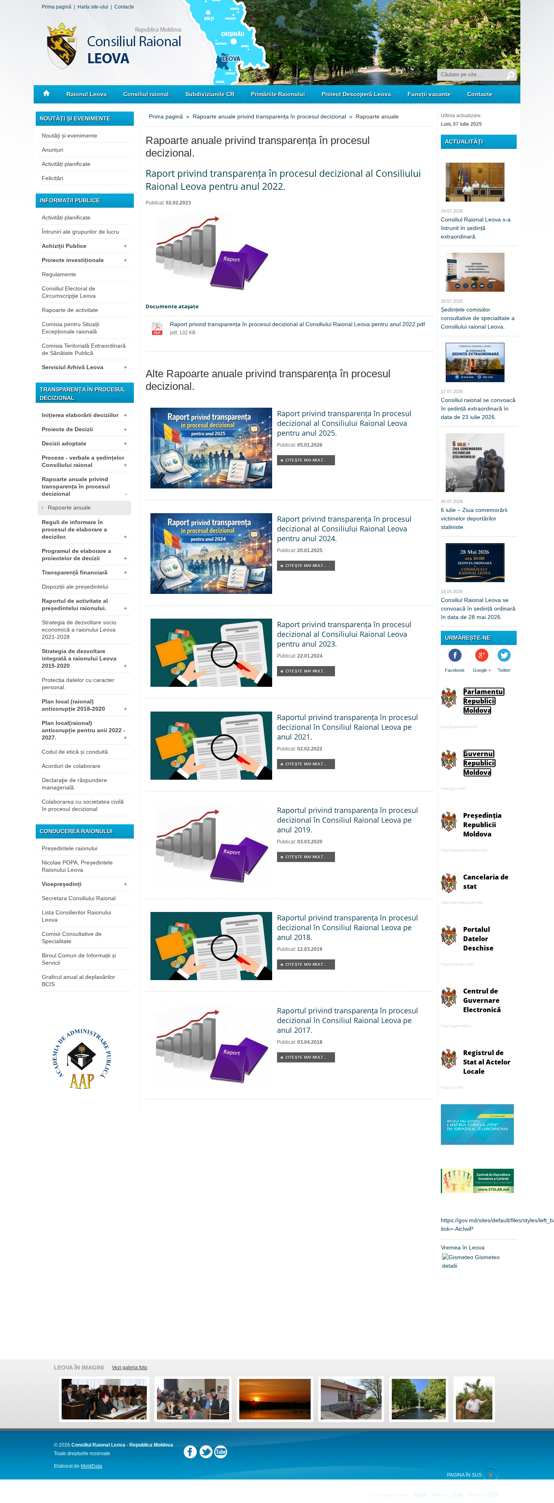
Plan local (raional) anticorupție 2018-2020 (84, 705)
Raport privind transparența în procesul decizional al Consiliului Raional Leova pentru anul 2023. (344, 634)
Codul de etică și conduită (75, 751)
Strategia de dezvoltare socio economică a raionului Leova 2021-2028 (79, 629)
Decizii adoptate (84, 443)
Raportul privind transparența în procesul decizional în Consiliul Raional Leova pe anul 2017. (347, 1020)
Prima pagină (56, 7)
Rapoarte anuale (69, 507)
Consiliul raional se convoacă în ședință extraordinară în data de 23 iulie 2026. (478, 408)
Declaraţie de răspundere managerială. (74, 784)
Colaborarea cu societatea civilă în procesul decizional (83, 805)
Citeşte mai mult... (306, 460)
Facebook (455, 670)
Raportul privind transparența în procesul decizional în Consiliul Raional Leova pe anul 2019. (347, 819)
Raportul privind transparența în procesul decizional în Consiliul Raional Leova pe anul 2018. (347, 927)
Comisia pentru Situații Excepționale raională (70, 328)
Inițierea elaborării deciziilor (84, 415)
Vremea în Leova (463, 1247)
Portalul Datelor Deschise (478, 939)
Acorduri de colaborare (71, 766)
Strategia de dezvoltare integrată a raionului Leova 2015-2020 (84, 658)
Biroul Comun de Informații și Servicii (79, 959)
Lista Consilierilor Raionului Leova (76, 916)
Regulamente (59, 274)
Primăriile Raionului (278, 94)
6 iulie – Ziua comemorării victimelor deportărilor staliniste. (474, 518)
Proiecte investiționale (84, 260)
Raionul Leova (87, 94)
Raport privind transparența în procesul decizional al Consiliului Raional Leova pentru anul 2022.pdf (297, 324)
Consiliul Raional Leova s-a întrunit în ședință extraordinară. (476, 228)
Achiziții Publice (84, 246)
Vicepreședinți (84, 884)
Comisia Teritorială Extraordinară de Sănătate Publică (84, 349)
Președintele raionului (69, 848)
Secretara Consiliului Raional (79, 898)
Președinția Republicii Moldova (482, 825)
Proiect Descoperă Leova (356, 94)
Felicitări (52, 178)
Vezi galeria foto (129, 1367)
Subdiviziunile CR (209, 94)
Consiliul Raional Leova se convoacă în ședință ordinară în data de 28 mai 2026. (478, 608)
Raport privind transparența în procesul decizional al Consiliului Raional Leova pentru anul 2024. (344, 528)
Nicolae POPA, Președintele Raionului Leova (77, 866)
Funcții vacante (429, 94)
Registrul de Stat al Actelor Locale (487, 1062)
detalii (449, 1265)
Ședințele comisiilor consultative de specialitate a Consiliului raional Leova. (478, 318)
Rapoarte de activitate (70, 310)
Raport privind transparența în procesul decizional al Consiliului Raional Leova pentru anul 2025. (344, 423)
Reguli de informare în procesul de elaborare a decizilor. (84, 529)
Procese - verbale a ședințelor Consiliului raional (84, 461)
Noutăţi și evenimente (69, 135)
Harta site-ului (92, 7)
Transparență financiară (84, 572)
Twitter (504, 670)
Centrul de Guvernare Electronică (482, 1000)
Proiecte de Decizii (84, 429)
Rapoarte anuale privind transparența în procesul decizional (84, 486)
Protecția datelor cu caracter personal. (78, 683)
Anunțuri (52, 149)
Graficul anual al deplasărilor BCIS (78, 980)
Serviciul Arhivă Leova (84, 367)
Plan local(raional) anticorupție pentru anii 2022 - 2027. (84, 730)
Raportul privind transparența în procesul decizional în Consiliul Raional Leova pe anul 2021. (347, 727)
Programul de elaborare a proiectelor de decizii (84, 554)
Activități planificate (66, 164)
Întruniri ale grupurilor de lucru (80, 231)
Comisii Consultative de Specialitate (72, 937)
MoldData (91, 1466)
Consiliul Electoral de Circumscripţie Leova (69, 292)
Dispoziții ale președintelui (75, 586)
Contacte (124, 7)
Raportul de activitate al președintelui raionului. (84, 604)
